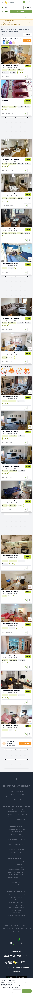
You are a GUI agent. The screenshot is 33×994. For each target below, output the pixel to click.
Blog (7, 922)
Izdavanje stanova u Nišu (16, 864)
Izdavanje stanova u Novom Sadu (16, 862)
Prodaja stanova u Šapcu (16, 842)
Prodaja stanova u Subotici (16, 837)
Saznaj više (17, 991)
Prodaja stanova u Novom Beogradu (16, 796)
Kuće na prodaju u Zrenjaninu (16, 905)
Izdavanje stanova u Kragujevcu (16, 867)
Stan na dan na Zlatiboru (16, 885)
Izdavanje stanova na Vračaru (16, 816)
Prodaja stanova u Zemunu (16, 794)
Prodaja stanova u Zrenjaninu (16, 839)
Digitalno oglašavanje (11, 925)
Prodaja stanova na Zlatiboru (17, 849)
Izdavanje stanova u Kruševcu (16, 874)
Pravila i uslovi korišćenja (9, 928)
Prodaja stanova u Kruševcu (16, 844)
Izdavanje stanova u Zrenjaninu (16, 872)
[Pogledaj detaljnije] (16, 54)
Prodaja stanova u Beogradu (16, 789)
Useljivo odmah (19, 17)
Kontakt (24, 922)
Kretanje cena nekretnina (16, 910)
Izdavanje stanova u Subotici (17, 869)
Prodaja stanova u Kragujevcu (16, 834)
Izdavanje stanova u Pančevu (16, 877)
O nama (16, 922)
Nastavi (27, 991)
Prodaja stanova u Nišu (16, 831)
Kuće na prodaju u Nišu (16, 897)
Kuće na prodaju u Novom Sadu (16, 895)
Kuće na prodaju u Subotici (16, 902)
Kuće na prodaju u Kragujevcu (16, 900)
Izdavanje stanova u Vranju (16, 882)
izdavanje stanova (8, 27)
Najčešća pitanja (26, 928)
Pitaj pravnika (16, 912)
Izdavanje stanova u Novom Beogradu (16, 814)
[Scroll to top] (16, 779)
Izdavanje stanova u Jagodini (16, 880)
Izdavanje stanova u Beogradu (16, 809)
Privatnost (16, 931)
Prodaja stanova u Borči (16, 791)
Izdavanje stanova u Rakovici (16, 819)
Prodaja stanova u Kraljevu (16, 852)
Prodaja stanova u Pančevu (16, 847)
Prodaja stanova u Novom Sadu (16, 829)
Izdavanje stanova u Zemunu (16, 811)
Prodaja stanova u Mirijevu (16, 799)
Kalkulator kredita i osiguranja (16, 915)
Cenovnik (25, 925)
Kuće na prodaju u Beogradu (17, 907)
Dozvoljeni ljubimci (7, 17)
